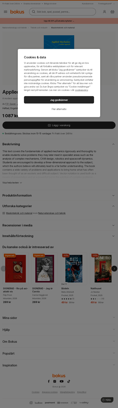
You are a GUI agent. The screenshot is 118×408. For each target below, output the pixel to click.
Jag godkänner (59, 99)
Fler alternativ (59, 109)
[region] (59, 83)
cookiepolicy (81, 90)
